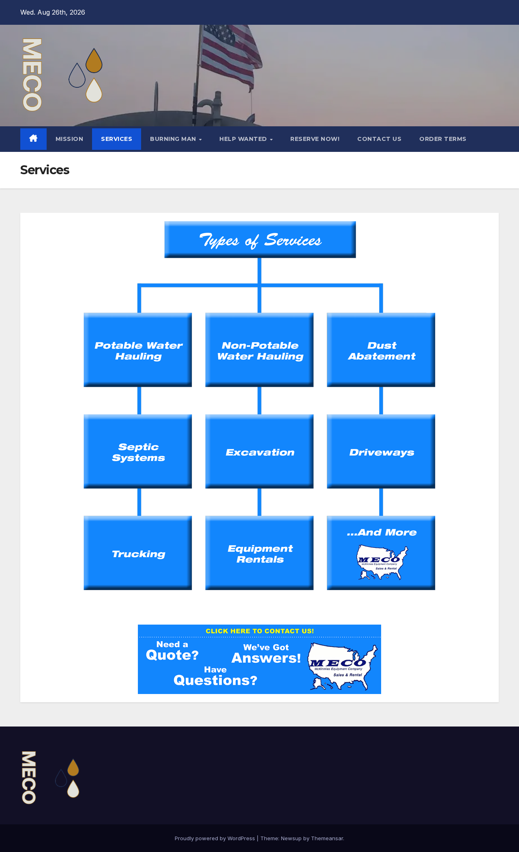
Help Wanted (244, 139)
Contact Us (379, 139)
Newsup (291, 838)
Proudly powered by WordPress (216, 838)
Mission (70, 139)
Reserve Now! (314, 139)
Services (116, 139)
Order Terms (443, 139)
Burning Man (174, 139)
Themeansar (327, 838)
